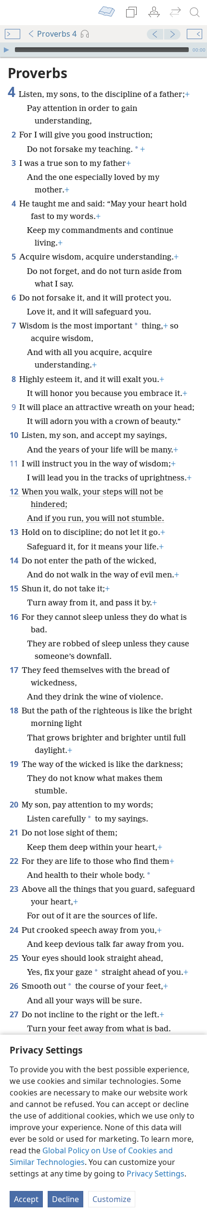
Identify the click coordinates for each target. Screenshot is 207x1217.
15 (15, 588)
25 (15, 958)
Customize (111, 1199)
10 (15, 435)
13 (15, 532)
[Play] (6, 50)
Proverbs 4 (57, 33)
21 (15, 832)
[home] (14, 12)
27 (15, 1014)
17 (15, 670)
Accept (26, 1199)
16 (15, 617)
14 (15, 560)
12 (15, 491)
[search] (195, 12)
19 (15, 764)
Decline (65, 1199)
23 (15, 889)
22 (15, 861)
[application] (103, 49)
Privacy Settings (155, 1173)
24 (15, 930)
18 (15, 710)
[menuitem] (14, 12)
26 (15, 986)
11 (15, 463)
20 (15, 804)
